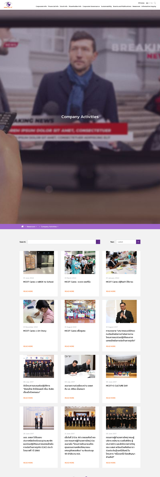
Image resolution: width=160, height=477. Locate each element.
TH (151, 3)
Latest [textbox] (120, 242)
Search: (23, 242)
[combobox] (128, 242)
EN (147, 3)
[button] (32, 226)
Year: (112, 242)
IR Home (141, 3)
